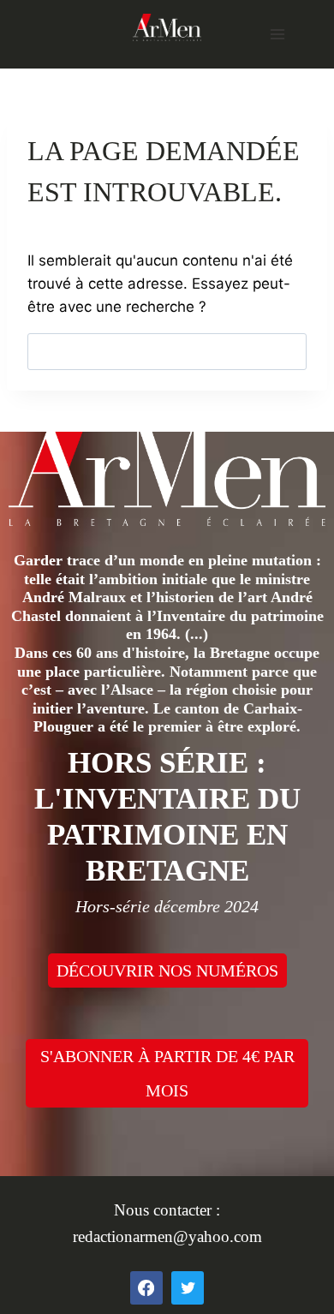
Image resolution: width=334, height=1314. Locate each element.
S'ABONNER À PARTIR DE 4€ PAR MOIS (167, 1073)
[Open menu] (277, 34)
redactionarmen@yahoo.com (167, 1236)
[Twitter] (187, 1287)
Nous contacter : (167, 1210)
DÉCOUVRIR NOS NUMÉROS (167, 970)
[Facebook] (146, 1287)
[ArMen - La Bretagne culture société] (167, 27)
